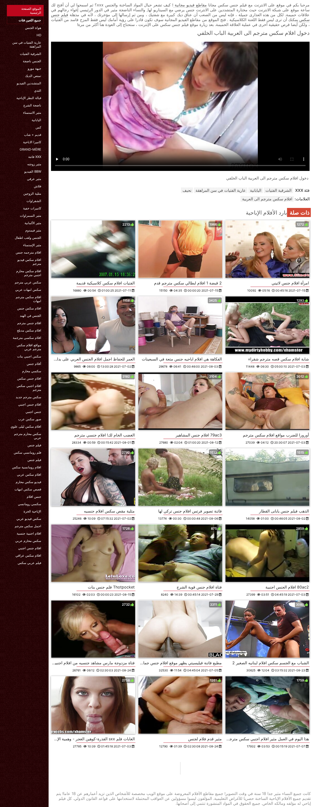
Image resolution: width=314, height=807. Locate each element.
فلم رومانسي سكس (27, 452)
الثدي (37, 90)
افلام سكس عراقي (28, 555)
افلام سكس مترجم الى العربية (267, 198)
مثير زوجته (34, 164)
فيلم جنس (34, 445)
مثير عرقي (34, 179)
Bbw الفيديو (32, 171)
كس (38, 127)
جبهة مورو (34, 68)
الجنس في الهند (30, 316)
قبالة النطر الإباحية (28, 98)
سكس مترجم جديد (28, 397)
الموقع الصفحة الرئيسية (31, 10)
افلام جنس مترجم (29, 323)
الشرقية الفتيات (30, 54)
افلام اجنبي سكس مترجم (29, 388)
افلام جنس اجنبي (29, 404)
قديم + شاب (32, 135)
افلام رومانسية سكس (26, 467)
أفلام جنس (34, 364)
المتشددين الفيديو (29, 83)
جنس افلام (34, 497)
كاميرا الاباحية (32, 142)
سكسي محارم (31, 371)
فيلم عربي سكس (29, 563)
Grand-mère (30, 149)
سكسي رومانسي (29, 504)
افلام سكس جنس (29, 308)
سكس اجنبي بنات (29, 356)
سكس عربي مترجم (28, 282)
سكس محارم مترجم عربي (27, 436)
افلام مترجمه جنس (28, 252)
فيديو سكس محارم (28, 482)
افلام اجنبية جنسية (29, 533)
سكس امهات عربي (28, 290)
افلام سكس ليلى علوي (26, 426)
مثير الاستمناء (32, 113)
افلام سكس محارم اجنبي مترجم (28, 273)
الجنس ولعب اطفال (28, 238)
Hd (39, 35)
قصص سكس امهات (27, 489)
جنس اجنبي (33, 412)
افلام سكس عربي (29, 474)
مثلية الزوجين (32, 193)
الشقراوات (33, 201)
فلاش (37, 186)
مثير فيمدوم (33, 230)
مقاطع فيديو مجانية (190, 4)
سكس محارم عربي (28, 541)
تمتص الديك (33, 76)
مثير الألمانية (33, 223)
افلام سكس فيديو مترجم (29, 262)
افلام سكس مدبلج (29, 330)
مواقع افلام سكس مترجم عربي (29, 347)
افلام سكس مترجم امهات (28, 299)
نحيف (187, 190)
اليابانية (36, 120)
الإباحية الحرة (32, 511)
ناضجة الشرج (32, 105)
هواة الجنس (33, 28)
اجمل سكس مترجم (28, 526)
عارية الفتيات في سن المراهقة (26, 44)
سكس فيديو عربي (28, 519)
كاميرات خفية (32, 208)
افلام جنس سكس (29, 378)
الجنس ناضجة (32, 61)
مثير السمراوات (30, 216)
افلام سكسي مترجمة (27, 338)
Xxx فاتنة (34, 157)
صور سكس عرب (29, 419)
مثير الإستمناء (32, 245)
